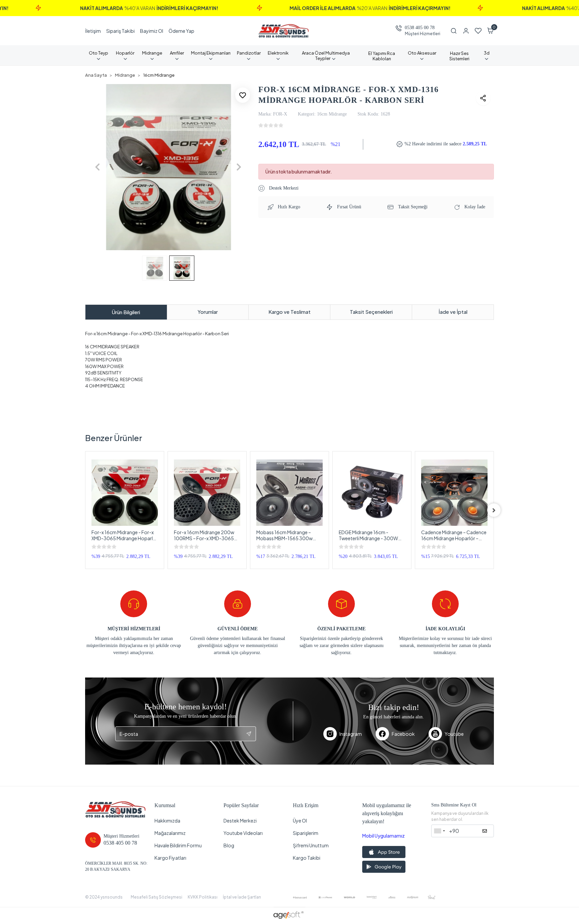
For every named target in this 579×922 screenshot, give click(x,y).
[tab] (126, 312)
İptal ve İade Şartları (242, 897)
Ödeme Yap (181, 31)
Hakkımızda (167, 821)
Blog (228, 845)
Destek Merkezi (283, 188)
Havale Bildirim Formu (178, 845)
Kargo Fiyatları (170, 858)
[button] (490, 30)
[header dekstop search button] (456, 30)
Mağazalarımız (170, 833)
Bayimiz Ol (151, 31)
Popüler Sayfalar (241, 805)
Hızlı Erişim (305, 805)
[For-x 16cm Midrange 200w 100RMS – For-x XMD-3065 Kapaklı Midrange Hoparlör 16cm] (207, 492)
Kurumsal (164, 805)
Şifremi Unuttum (311, 845)
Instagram (350, 734)
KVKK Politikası (202, 897)
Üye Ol (300, 821)
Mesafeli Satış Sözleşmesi (156, 897)
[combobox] (439, 831)
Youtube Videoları (243, 833)
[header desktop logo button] (283, 31)
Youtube (454, 734)
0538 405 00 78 (420, 27)
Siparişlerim (305, 833)
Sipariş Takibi (120, 31)
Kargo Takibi (306, 858)
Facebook (403, 734)
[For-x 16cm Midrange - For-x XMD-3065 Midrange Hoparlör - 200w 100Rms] (124, 492)
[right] (494, 510)
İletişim (93, 31)
